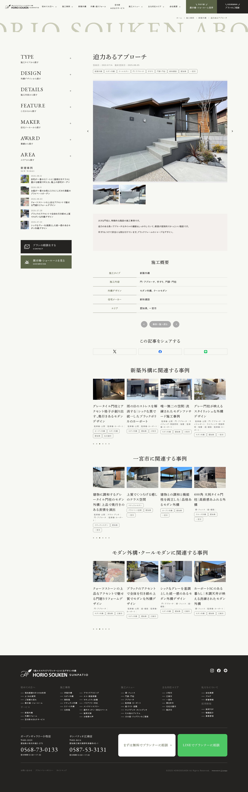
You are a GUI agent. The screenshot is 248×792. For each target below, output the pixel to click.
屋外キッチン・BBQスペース (95, 710)
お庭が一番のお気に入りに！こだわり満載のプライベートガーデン (51, 192)
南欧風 (67, 700)
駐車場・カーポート (133, 703)
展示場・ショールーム (34, 703)
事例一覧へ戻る (160, 324)
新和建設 (173, 71)
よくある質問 (30, 696)
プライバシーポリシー (44, 770)
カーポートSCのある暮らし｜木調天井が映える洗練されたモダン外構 (176, 596)
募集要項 (210, 716)
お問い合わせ (26, 770)
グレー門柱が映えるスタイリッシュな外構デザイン (175, 411)
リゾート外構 (69, 706)
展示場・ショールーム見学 (201, 6)
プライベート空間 (101, 510)
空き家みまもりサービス (117, 6)
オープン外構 (133, 510)
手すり (150, 71)
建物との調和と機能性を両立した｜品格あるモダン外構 (142, 499)
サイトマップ (61, 770)
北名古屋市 (171, 706)
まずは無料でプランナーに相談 (145, 745)
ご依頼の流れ (31, 700)
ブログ (208, 696)
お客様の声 (89, 717)
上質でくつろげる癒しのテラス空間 (108, 497)
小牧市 (120, 431)
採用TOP (210, 709)
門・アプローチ (138, 71)
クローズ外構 (167, 514)
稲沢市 (208, 621)
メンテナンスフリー (91, 706)
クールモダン (124, 71)
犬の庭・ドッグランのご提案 (137, 717)
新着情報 (210, 700)
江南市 (221, 434)
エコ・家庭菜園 (90, 696)
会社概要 (210, 693)
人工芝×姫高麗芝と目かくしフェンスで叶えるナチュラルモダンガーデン (209, 502)
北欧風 (67, 710)
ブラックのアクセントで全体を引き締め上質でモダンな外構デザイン (50, 215)
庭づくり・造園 (131, 706)
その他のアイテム (132, 713)
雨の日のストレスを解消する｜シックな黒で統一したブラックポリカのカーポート (108, 414)
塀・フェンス (130, 693)
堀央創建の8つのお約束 (35, 693)
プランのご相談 (232, 6)
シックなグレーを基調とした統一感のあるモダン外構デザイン (50, 226)
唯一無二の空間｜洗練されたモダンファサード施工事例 (142, 411)
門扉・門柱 (161, 71)
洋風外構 (68, 693)
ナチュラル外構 (202, 515)
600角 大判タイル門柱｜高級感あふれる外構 (176, 499)
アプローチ (129, 700)
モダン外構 (110, 71)
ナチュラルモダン (101, 505)
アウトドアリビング (91, 693)
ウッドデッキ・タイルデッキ (136, 710)
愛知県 (183, 71)
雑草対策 (88, 713)
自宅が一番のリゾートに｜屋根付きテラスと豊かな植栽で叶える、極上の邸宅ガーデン (50, 180)
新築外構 (82, 6)
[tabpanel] (109, 406)
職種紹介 (210, 713)
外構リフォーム (31, 716)
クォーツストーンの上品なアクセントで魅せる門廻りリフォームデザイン (50, 203)
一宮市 (193, 71)
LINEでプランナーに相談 (201, 745)
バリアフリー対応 (91, 703)
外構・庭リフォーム (98, 6)
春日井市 (170, 703)
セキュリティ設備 (91, 700)
